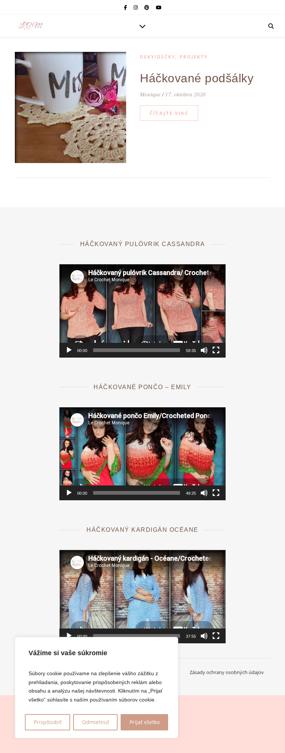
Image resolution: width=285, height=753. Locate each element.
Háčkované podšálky (196, 78)
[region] (96, 687)
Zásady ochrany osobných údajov (227, 672)
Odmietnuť (95, 722)
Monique (150, 94)
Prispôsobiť (48, 722)
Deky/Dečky (157, 57)
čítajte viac (169, 113)
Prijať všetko (145, 722)
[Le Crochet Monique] (30, 26)
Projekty (193, 57)
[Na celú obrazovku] (216, 350)
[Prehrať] (69, 350)
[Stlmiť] (204, 350)
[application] (142, 311)
